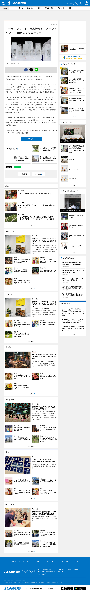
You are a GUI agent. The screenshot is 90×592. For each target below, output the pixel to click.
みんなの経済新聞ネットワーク (12, 588)
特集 (70, 8)
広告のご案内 (42, 574)
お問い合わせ (61, 571)
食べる (21, 8)
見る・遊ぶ (30, 8)
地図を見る (31, 139)
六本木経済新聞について (45, 569)
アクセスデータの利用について (47, 571)
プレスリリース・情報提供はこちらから (68, 569)
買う (39, 8)
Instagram (76, 3)
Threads (80, 3)
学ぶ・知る (61, 8)
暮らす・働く (49, 8)
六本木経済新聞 (17, 3)
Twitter (72, 3)
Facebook (69, 3)
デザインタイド (12, 149)
